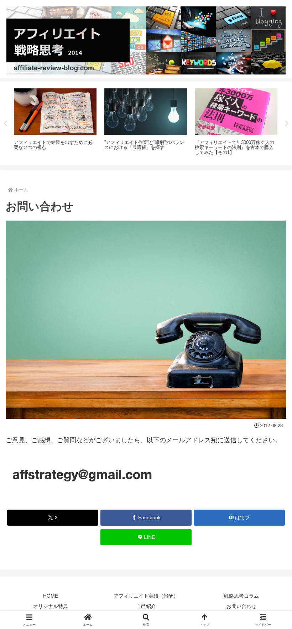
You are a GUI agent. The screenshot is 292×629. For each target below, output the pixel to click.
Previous (5, 123)
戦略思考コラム (241, 596)
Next (286, 123)
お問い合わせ (241, 606)
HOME (50, 596)
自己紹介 (146, 606)
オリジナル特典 (50, 606)
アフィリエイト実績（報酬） (146, 596)
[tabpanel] (55, 122)
